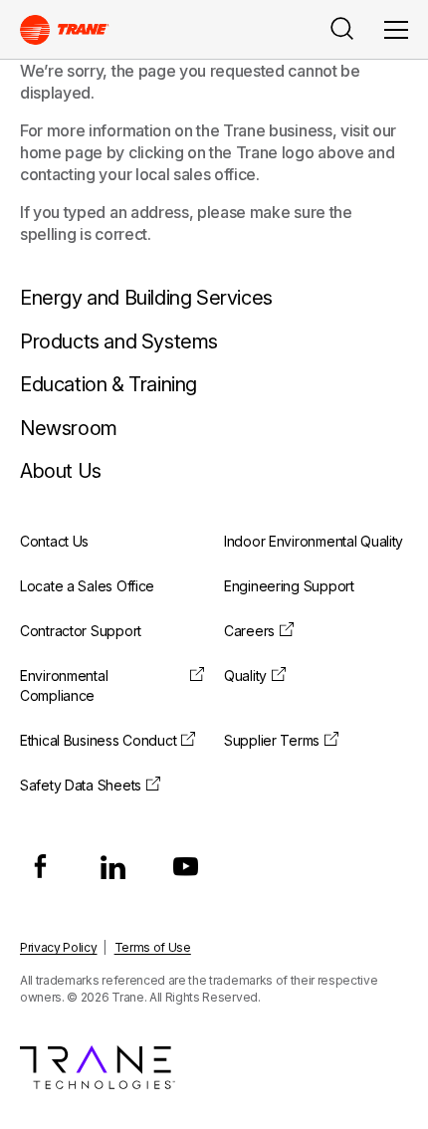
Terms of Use (152, 947)
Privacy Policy (59, 947)
